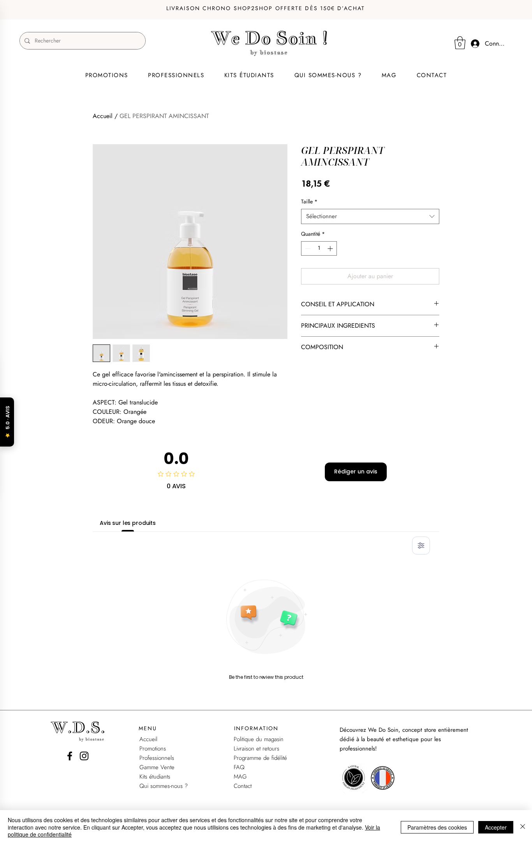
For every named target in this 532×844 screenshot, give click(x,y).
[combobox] (370, 216)
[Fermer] (522, 827)
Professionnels (156, 758)
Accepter (496, 827)
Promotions (152, 748)
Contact (243, 786)
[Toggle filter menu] (421, 545)
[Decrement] (307, 248)
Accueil (103, 115)
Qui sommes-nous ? (163, 786)
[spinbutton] (319, 248)
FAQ (239, 767)
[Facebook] (70, 756)
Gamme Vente (156, 767)
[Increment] (331, 248)
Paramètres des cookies (437, 827)
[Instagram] (84, 756)
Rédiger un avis (355, 471)
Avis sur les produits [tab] (128, 523)
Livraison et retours (256, 748)
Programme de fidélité (260, 758)
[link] (459, 42)
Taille (309, 201)
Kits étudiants (154, 776)
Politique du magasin (259, 739)
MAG (240, 776)
